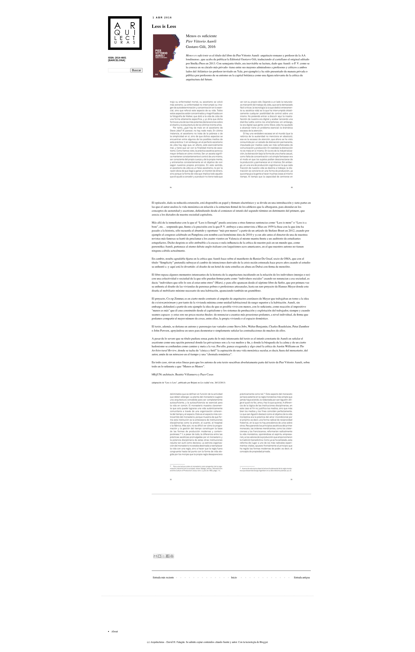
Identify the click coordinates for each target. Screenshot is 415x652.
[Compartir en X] (163, 556)
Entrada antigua (302, 577)
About (114, 631)
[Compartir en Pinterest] (172, 556)
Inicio (234, 577)
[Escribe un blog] (159, 556)
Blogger (264, 642)
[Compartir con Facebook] (168, 556)
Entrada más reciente (163, 577)
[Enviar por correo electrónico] (155, 556)
